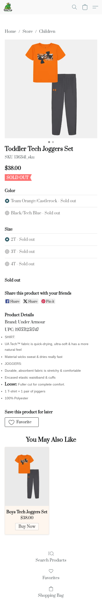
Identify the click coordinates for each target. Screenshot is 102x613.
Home (10, 31)
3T (23, 251)
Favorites (51, 578)
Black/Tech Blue (35, 213)
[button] (8, 7)
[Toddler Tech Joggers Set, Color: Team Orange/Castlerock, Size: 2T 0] (51, 89)
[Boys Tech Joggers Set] (27, 476)
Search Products (51, 560)
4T (23, 264)
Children (47, 31)
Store (28, 31)
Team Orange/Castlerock (43, 201)
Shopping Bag (51, 595)
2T (23, 239)
